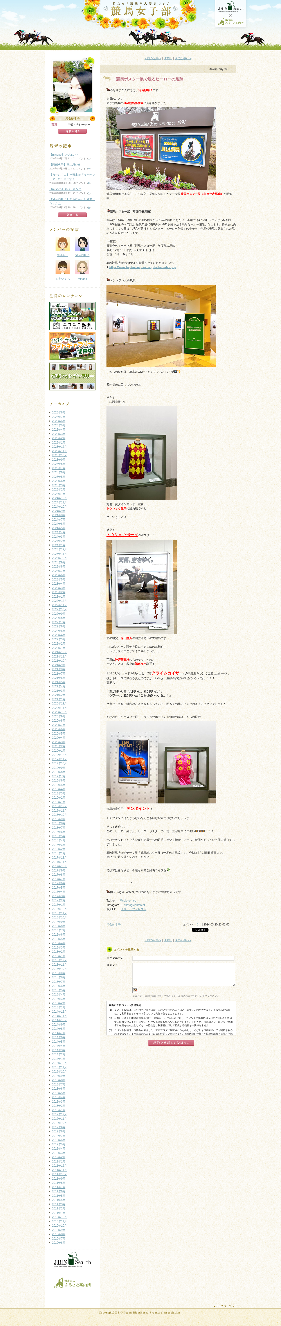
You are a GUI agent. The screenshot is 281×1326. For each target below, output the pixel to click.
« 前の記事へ (153, 58)
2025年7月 (58, 468)
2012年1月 (58, 1161)
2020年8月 (58, 720)
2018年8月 (58, 823)
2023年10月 (59, 558)
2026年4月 (58, 429)
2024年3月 (58, 536)
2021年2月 (58, 695)
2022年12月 (59, 600)
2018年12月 (59, 806)
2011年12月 (59, 1165)
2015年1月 (58, 1007)
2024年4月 (58, 532)
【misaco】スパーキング (65, 189)
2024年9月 (58, 511)
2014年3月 (58, 1050)
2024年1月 (58, 545)
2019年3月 (58, 793)
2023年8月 (58, 566)
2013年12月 (59, 1063)
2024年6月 (58, 523)
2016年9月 (58, 922)
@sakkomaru (127, 900)
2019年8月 (58, 772)
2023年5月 (58, 579)
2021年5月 (58, 682)
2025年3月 (58, 485)
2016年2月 (58, 951)
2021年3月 (58, 690)
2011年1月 (58, 1213)
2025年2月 (58, 489)
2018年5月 (58, 836)
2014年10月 (59, 1020)
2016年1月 (58, 956)
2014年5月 (58, 1041)
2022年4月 (58, 635)
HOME (168, 58)
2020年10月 (59, 712)
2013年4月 (58, 1097)
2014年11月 (59, 1016)
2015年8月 (58, 977)
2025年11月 (59, 451)
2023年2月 (58, 592)
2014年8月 (58, 1028)
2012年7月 (58, 1135)
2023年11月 (59, 553)
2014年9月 (58, 1024)
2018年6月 (58, 832)
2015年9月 (58, 973)
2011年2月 (58, 1208)
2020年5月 (58, 733)
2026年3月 (58, 434)
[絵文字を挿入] (135, 992)
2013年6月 (58, 1088)
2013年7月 (58, 1084)
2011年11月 (59, 1170)
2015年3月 (58, 999)
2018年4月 (58, 840)
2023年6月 (58, 575)
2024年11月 (59, 502)
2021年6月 (58, 677)
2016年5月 (58, 939)
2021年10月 (59, 660)
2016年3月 (58, 947)
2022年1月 (58, 648)
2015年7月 (58, 981)
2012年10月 (59, 1123)
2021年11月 (59, 656)
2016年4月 (58, 943)
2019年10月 (59, 763)
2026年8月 (58, 412)
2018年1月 (58, 853)
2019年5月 (58, 785)
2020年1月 (58, 750)
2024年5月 (58, 528)
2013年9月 (58, 1076)
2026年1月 (58, 442)
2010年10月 (59, 1225)
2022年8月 (58, 618)
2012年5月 (58, 1144)
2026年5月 (58, 425)
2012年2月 (58, 1157)
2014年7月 (58, 1033)
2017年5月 (58, 887)
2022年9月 (58, 613)
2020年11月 (59, 708)
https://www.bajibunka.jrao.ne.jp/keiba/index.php (142, 267)
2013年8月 (58, 1080)
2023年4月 (58, 583)
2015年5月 (58, 990)
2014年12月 (59, 1011)
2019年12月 (59, 754)
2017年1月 (58, 904)
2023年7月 (58, 571)
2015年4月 (58, 994)
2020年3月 (58, 742)
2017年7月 (58, 879)
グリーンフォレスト (133, 909)
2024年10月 (59, 506)
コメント (112, 965)
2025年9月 (58, 459)
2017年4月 (58, 891)
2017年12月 (59, 857)
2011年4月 (58, 1200)
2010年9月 (58, 1230)
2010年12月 (59, 1217)
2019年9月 (58, 767)
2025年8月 (58, 463)
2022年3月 (58, 639)
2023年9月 (58, 562)
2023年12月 (59, 549)
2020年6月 (58, 729)
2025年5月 (58, 476)
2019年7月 (58, 776)
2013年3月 (58, 1101)
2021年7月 (58, 673)
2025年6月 (58, 472)
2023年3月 (58, 588)
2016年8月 (58, 926)
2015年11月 (59, 964)
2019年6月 (58, 780)
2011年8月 (58, 1182)
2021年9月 (58, 665)
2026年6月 (58, 421)
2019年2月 (58, 797)
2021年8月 (58, 669)
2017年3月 (58, 896)
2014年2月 (58, 1054)
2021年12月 (59, 652)
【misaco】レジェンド (64, 154)
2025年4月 (58, 481)
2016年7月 (58, 930)
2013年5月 (58, 1093)
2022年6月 (58, 626)
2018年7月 (58, 827)
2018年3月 (58, 844)
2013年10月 (59, 1071)
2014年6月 (58, 1037)
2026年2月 (58, 438)
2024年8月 (58, 515)
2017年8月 (58, 874)
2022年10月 (59, 609)
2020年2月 (58, 746)
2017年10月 (59, 866)
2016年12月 (59, 909)
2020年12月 (59, 703)
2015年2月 (58, 1003)
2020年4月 (58, 737)
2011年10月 (59, 1174)
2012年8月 (58, 1131)
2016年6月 (58, 934)
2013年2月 (58, 1105)
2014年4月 (58, 1046)
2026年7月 (58, 417)
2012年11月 (59, 1118)
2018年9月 (58, 819)
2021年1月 (58, 699)
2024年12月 (59, 498)
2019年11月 (59, 759)
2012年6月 (58, 1140)
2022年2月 (58, 643)
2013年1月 (58, 1110)
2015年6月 (58, 986)
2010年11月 (59, 1221)
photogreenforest (134, 905)
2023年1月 (58, 596)
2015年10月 (59, 968)
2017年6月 (58, 883)
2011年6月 (58, 1191)
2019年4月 (58, 789)
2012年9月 (58, 1127)
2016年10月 (59, 917)
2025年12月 (59, 446)
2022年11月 (59, 605)
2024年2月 (58, 541)
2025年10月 (59, 455)
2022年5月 (58, 630)
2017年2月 (58, 900)
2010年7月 (58, 1238)
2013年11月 (59, 1067)
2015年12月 (59, 960)
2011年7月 (58, 1187)
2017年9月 (58, 870)
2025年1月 (58, 494)
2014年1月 (58, 1058)
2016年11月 (59, 913)
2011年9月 (58, 1178)
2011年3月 (58, 1204)
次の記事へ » (183, 58)
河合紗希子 (113, 924)
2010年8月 (58, 1234)
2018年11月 (59, 810)
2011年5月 (58, 1195)
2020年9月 (58, 716)
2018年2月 (58, 849)
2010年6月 (58, 1242)
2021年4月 (58, 686)
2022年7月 (58, 622)
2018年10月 (59, 814)
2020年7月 (58, 725)
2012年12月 (59, 1114)
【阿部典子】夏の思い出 (65, 164)
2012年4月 (58, 1148)
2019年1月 (58, 802)
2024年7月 (58, 519)
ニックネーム (115, 957)
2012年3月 (58, 1153)
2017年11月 (59, 862)
